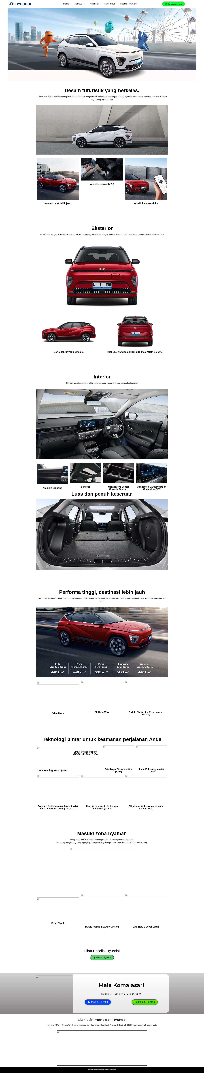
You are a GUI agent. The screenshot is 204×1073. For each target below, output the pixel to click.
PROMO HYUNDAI (128, 4)
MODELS (78, 4)
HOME (66, 4)
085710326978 (112, 1069)
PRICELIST (94, 4)
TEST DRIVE (109, 4)
